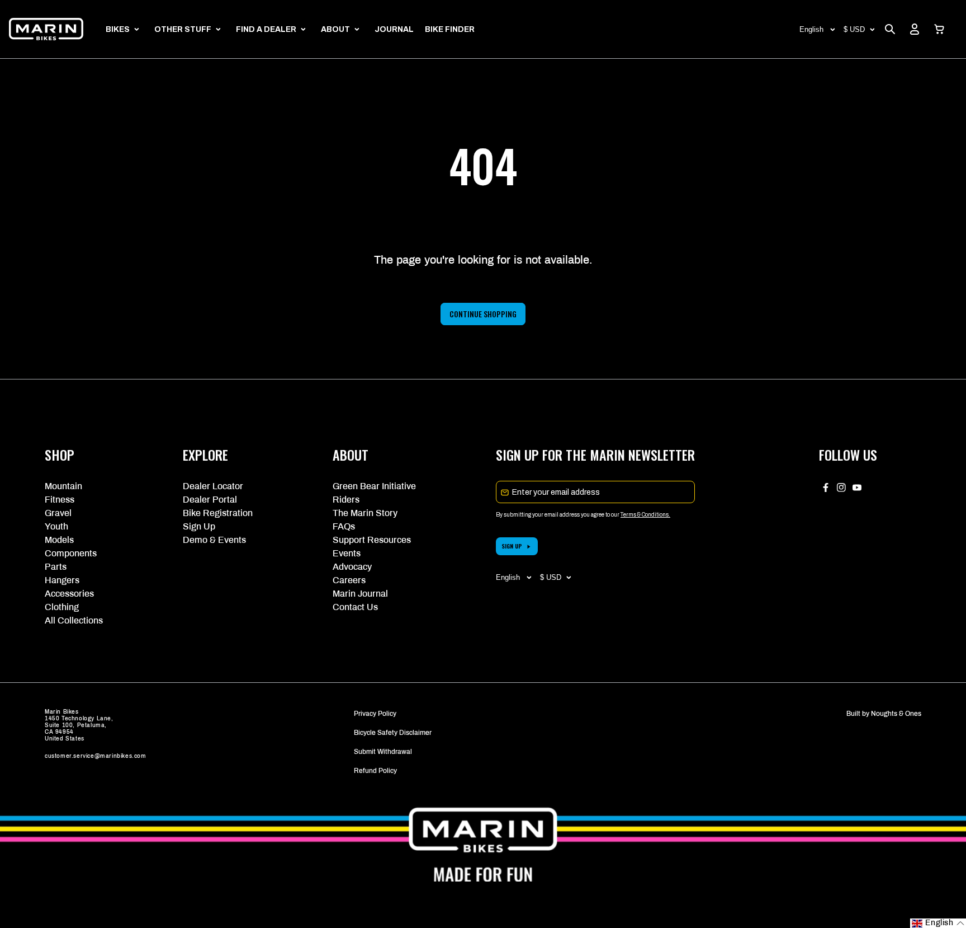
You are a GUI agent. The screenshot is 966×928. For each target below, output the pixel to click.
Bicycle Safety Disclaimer (393, 733)
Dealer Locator (213, 486)
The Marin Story (365, 513)
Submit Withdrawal (383, 752)
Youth (56, 526)
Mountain (63, 486)
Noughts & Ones (896, 714)
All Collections (74, 620)
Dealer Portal (210, 499)
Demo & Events (214, 540)
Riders (346, 499)
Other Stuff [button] (182, 29)
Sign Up (199, 526)
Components (71, 553)
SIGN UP (511, 546)
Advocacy (352, 566)
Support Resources (372, 540)
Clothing (62, 607)
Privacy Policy (375, 714)
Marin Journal (360, 593)
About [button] (335, 29)
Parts (56, 566)
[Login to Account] (914, 29)
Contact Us (355, 607)
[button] (939, 29)
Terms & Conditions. (645, 515)
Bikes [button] (118, 29)
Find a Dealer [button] (266, 29)
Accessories (69, 593)
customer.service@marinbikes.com (95, 756)
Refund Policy (375, 771)
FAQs (344, 526)
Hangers (62, 580)
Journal (394, 29)
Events (347, 553)
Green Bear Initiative (374, 486)
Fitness (59, 499)
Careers (349, 580)
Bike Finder (450, 29)
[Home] (46, 29)
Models (59, 540)
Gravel (58, 513)
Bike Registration (218, 513)
